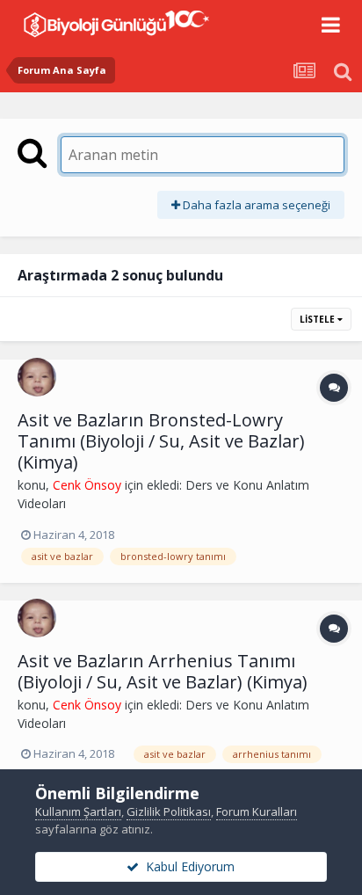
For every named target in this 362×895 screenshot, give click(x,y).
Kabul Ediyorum (187, 866)
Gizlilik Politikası (169, 811)
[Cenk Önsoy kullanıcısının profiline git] (37, 377)
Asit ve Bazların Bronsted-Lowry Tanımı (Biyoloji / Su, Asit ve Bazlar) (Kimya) (161, 441)
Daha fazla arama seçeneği (255, 205)
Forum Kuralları (256, 811)
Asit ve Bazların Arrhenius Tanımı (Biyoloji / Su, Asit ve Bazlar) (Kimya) (163, 671)
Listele (318, 319)
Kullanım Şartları (78, 811)
